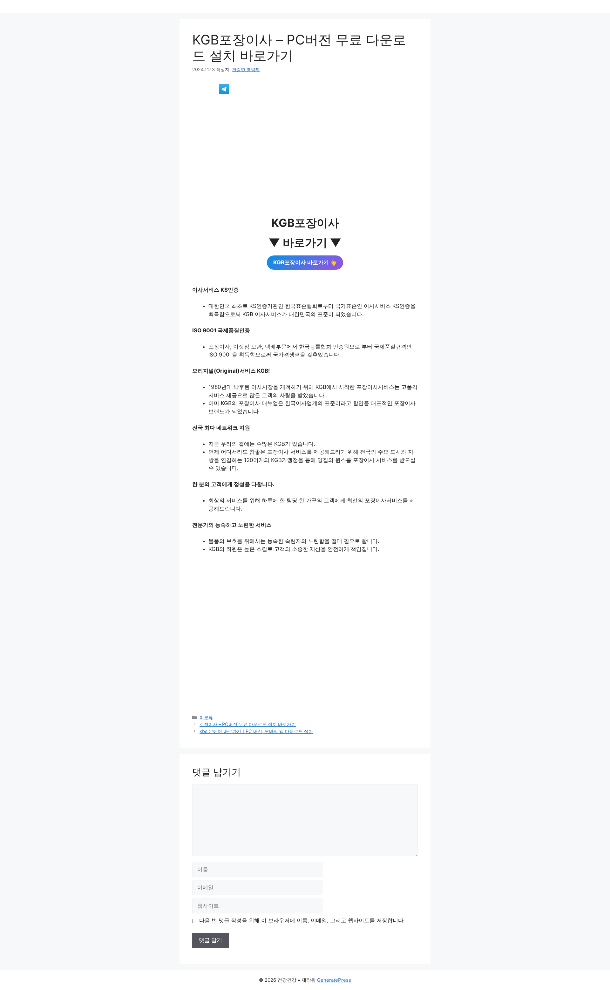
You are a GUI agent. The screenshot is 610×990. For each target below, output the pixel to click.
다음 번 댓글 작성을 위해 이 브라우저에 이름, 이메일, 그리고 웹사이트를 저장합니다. (302, 920)
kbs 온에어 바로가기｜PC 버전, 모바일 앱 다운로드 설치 (256, 731)
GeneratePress (334, 980)
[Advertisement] (305, 147)
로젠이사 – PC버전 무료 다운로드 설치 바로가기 (248, 724)
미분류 (206, 717)
